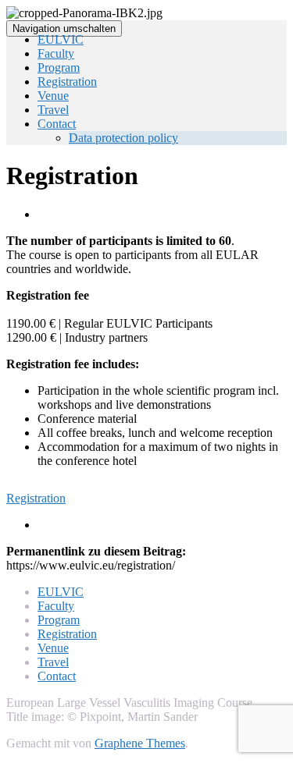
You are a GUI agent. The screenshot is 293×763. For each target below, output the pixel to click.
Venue (53, 95)
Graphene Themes (140, 743)
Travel (53, 109)
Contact (57, 123)
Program (59, 67)
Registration (67, 81)
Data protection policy (123, 137)
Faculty (56, 53)
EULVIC (61, 39)
